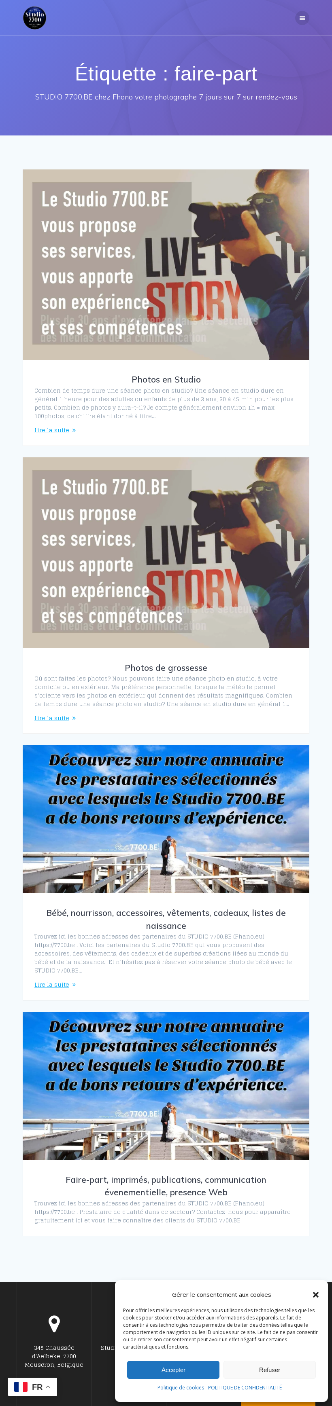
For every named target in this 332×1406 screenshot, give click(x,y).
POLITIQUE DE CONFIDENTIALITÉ (245, 1387)
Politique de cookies (180, 1387)
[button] (316, 1295)
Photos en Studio (166, 379)
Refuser (269, 1369)
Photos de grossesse (166, 667)
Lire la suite (51, 430)
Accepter (173, 1369)
